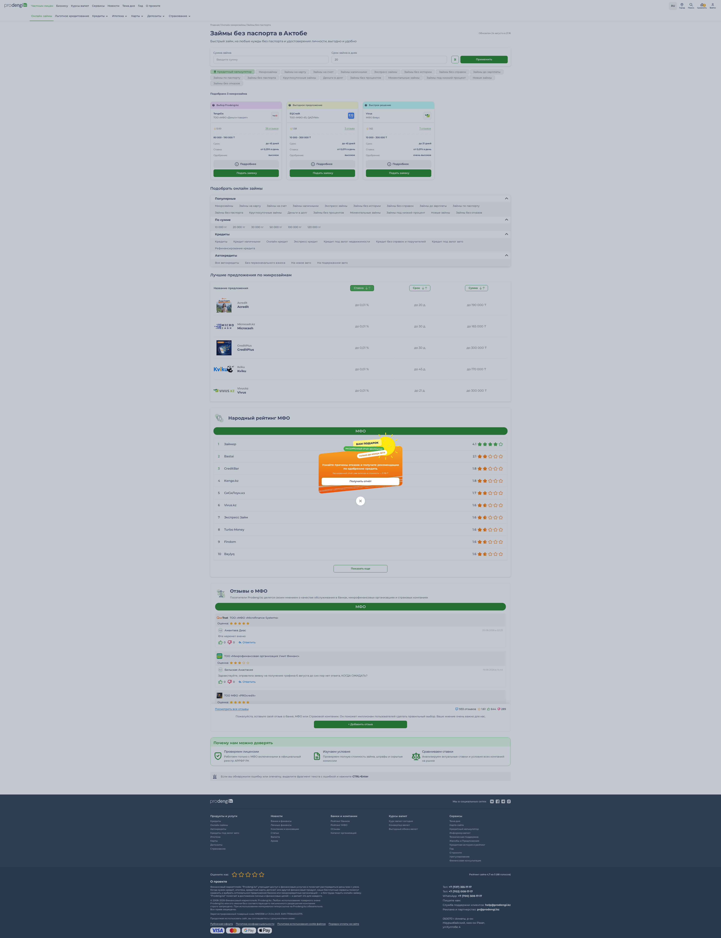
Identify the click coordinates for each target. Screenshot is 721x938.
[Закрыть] (360, 501)
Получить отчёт (360, 481)
